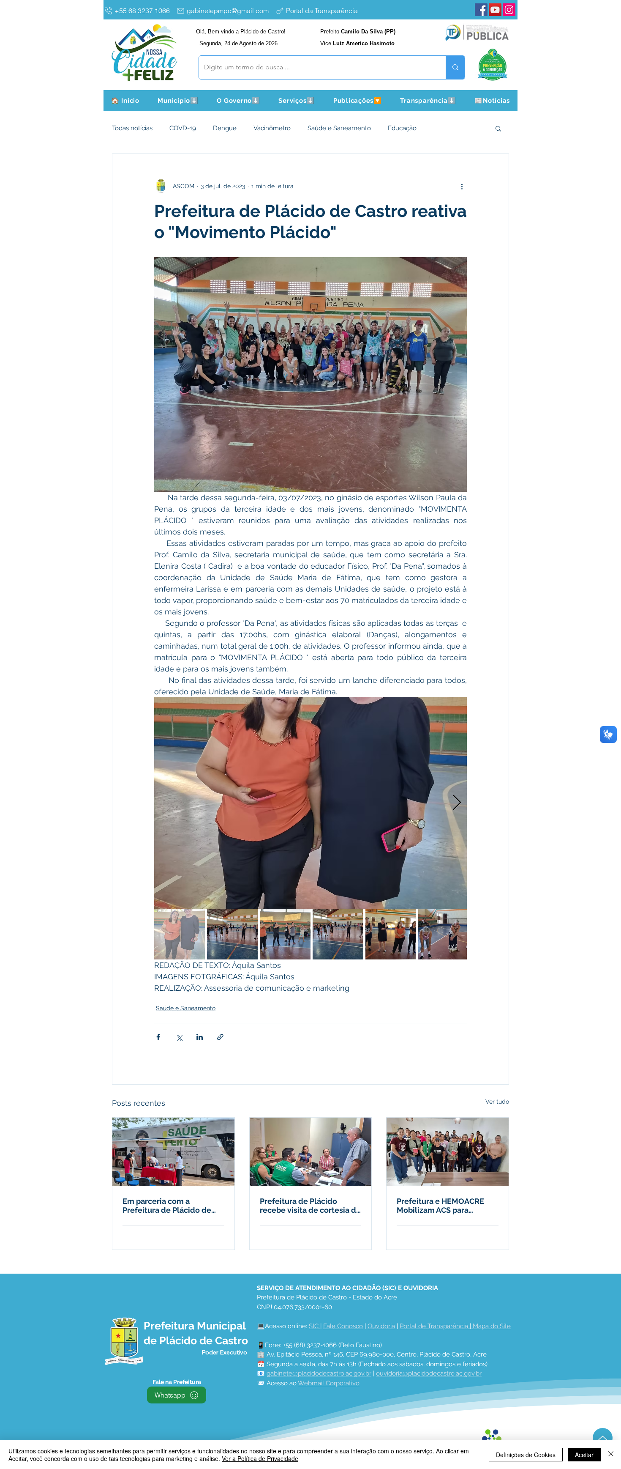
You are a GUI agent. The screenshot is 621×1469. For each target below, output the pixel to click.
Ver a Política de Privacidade (260, 1458)
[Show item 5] (390, 934)
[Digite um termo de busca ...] (455, 67)
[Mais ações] (462, 186)
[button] (178, 100)
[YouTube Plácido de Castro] (495, 9)
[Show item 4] (338, 934)
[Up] (603, 1438)
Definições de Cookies (526, 1454)
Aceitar (584, 1454)
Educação (402, 128)
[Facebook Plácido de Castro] (481, 9)
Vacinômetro (272, 128)
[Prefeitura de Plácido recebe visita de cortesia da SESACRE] (311, 1152)
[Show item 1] (179, 934)
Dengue (225, 128)
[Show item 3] (285, 934)
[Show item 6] (443, 934)
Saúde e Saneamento (339, 128)
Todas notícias (132, 128)
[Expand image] (310, 803)
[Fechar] (611, 1454)
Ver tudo (497, 1101)
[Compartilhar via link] (220, 1037)
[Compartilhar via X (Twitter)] (179, 1037)
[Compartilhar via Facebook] (158, 1037)
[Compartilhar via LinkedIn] (200, 1037)
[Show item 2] (232, 934)
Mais (440, 128)
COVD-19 (182, 128)
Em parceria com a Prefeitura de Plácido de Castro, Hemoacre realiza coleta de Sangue (168, 1205)
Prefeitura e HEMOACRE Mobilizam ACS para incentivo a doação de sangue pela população (440, 1205)
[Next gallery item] (457, 803)
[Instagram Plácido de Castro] (509, 9)
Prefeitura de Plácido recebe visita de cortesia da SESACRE (310, 1205)
